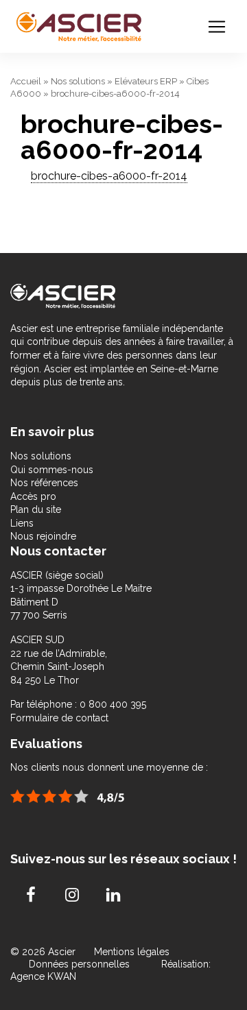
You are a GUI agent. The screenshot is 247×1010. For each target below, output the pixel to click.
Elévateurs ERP (146, 81)
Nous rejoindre (43, 536)
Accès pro (33, 496)
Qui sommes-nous (51, 469)
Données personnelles (79, 964)
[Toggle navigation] (217, 26)
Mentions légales (131, 951)
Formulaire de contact (59, 717)
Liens (22, 523)
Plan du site (35, 509)
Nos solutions (78, 81)
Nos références (44, 482)
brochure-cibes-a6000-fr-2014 (109, 175)
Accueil (25, 81)
